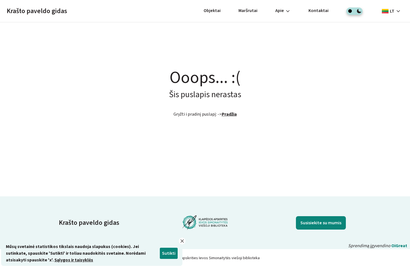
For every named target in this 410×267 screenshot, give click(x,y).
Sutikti (168, 253)
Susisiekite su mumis (320, 223)
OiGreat (399, 246)
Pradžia (229, 114)
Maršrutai (247, 11)
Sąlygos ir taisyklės (73, 260)
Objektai (212, 11)
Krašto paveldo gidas (37, 11)
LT (392, 11)
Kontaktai (318, 11)
